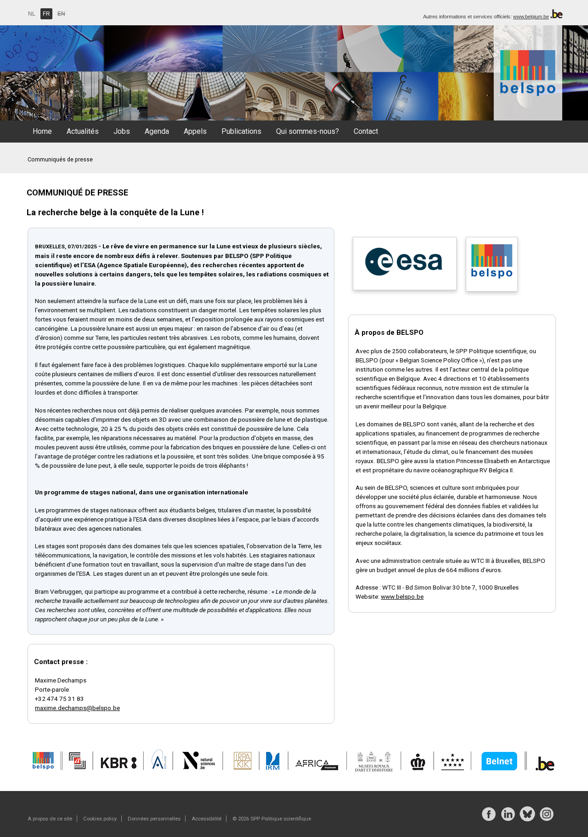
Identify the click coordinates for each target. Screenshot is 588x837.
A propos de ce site (50, 818)
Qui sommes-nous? (307, 131)
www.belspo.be (402, 596)
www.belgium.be (531, 16)
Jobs (121, 131)
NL (31, 14)
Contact (366, 131)
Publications (241, 131)
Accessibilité (206, 818)
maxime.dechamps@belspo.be (77, 707)
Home (42, 131)
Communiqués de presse (60, 159)
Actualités (83, 131)
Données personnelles (154, 818)
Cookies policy (100, 818)
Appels (195, 131)
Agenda (157, 131)
